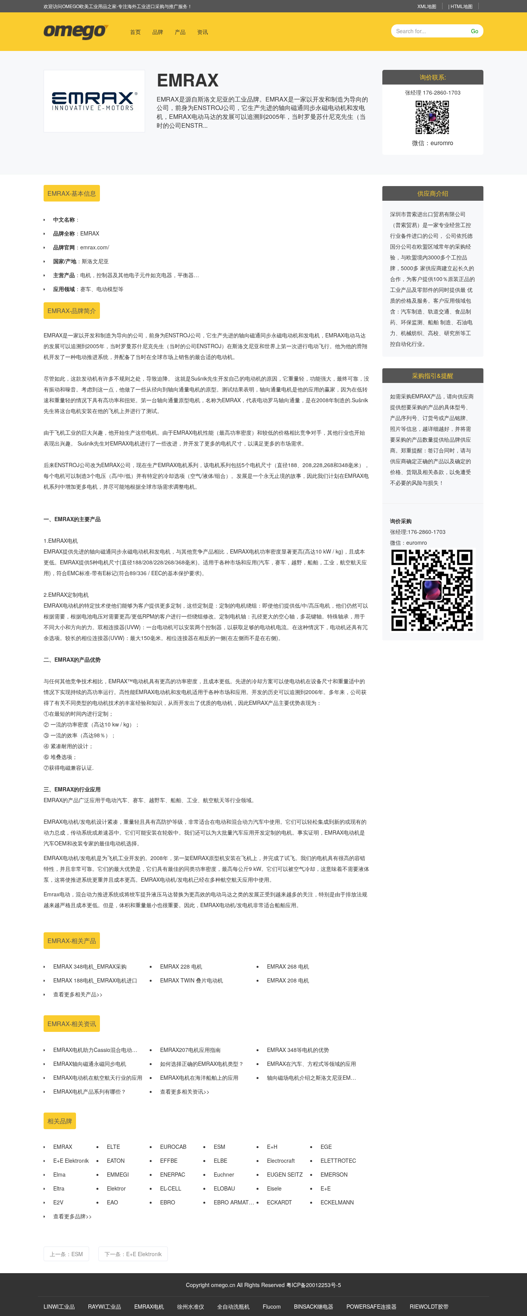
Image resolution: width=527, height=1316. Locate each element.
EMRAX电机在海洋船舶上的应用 (199, 1077)
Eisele (274, 1188)
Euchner (224, 1174)
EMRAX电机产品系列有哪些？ (89, 1091)
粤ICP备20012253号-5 (313, 1285)
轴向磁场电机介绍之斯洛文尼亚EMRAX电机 (311, 1077)
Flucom (272, 1306)
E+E (326, 1188)
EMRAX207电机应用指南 (190, 1049)
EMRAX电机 (149, 1306)
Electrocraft (281, 1160)
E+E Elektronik (71, 1160)
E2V (58, 1202)
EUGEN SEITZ (285, 1174)
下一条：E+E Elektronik (133, 1254)
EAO (112, 1202)
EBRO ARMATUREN (234, 1202)
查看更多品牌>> (72, 1216)
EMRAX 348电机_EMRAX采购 (90, 966)
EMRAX (62, 1146)
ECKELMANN (337, 1202)
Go (474, 31)
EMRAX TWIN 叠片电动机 (191, 980)
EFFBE (168, 1160)
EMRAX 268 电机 (288, 966)
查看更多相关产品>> (78, 994)
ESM (219, 1146)
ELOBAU (224, 1188)
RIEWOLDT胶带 (429, 1306)
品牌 (157, 32)
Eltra (58, 1188)
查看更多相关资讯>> (184, 1091)
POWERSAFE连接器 (371, 1306)
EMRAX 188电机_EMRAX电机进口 (95, 980)
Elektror (116, 1188)
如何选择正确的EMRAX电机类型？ (202, 1063)
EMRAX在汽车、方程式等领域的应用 (311, 1063)
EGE (326, 1146)
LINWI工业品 (59, 1306)
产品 (180, 32)
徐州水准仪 (190, 1306)
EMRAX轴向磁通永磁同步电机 (89, 1063)
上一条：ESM (66, 1254)
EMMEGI (118, 1174)
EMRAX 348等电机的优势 (298, 1049)
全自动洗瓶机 (233, 1306)
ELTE (113, 1146)
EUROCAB (173, 1146)
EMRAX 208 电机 (288, 980)
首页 (138, 31)
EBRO (167, 1202)
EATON (116, 1160)
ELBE (220, 1160)
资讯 (202, 32)
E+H (272, 1146)
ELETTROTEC (338, 1160)
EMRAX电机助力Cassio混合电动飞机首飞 (97, 1049)
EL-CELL (170, 1188)
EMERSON (334, 1174)
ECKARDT (279, 1202)
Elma (59, 1174)
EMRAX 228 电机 (181, 966)
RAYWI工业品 (104, 1306)
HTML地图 (462, 6)
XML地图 (426, 6)
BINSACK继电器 (313, 1306)
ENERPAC (172, 1174)
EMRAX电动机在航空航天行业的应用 (97, 1077)
